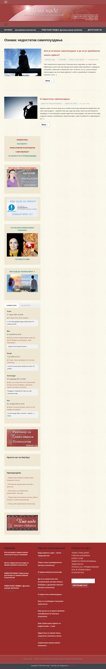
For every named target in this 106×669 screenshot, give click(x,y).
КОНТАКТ (33, 156)
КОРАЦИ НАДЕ (50, 59)
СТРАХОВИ (62, 59)
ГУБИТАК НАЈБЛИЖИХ (81, 556)
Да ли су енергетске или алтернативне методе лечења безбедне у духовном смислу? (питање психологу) (21, 384)
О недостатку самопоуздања (55, 99)
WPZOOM (71, 665)
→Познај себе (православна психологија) (21, 504)
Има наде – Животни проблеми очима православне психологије (53, 659)
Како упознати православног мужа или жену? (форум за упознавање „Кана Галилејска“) (21, 340)
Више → (49, 81)
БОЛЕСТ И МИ (77, 558)
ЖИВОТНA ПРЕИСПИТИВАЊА (51, 103)
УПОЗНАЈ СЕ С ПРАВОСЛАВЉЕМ (85, 567)
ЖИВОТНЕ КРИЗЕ (71, 103)
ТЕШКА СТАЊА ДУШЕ (76, 59)
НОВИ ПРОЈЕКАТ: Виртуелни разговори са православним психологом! (16, 575)
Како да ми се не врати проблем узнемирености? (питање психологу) (51, 613)
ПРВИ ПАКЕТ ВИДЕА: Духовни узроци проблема (45, 30)
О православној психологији (50, 572)
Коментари (12, 305)
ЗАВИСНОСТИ (77, 564)
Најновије (26, 305)
